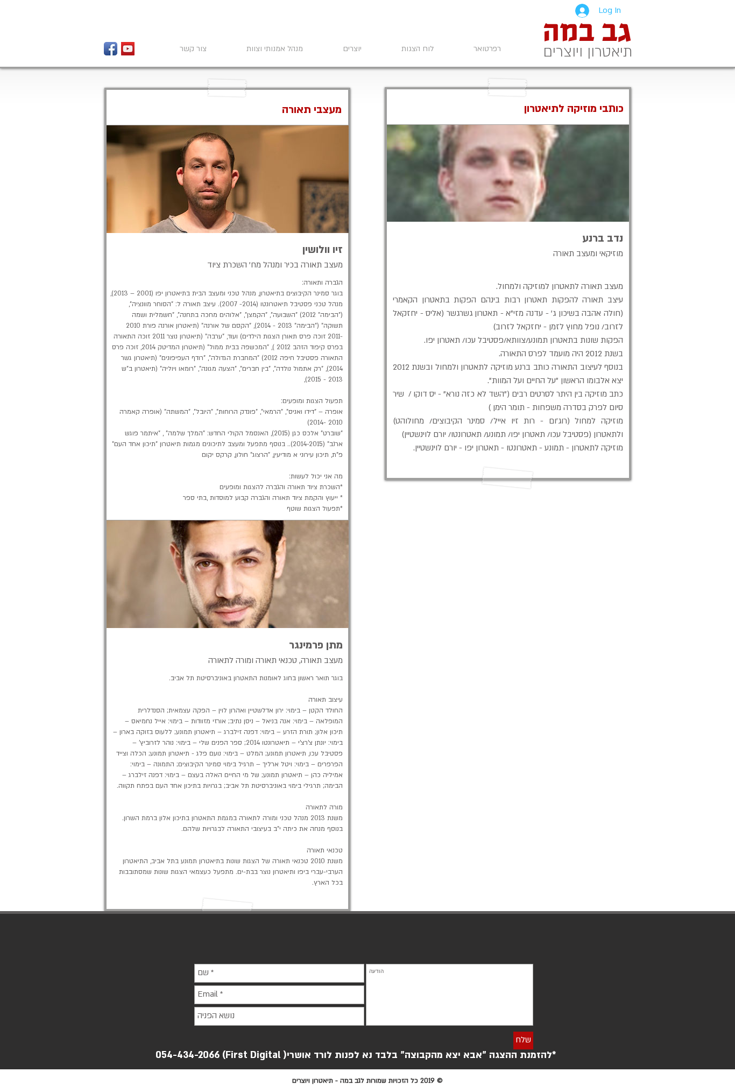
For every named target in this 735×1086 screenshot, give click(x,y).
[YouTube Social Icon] (128, 48)
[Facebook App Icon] (110, 48)
